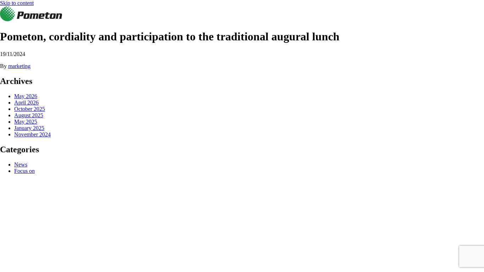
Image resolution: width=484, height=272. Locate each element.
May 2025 (25, 122)
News (20, 165)
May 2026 (25, 96)
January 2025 (29, 128)
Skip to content (17, 3)
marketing (19, 66)
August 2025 (28, 115)
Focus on (24, 171)
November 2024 (32, 134)
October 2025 (29, 109)
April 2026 (26, 103)
